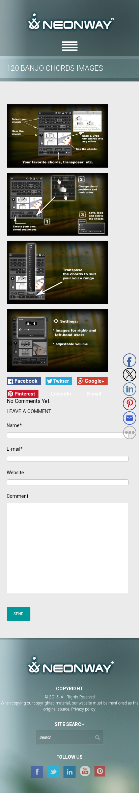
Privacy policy (83, 709)
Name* (14, 425)
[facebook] (37, 771)
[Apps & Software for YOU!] (69, 665)
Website (15, 472)
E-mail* (15, 449)
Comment (17, 496)
